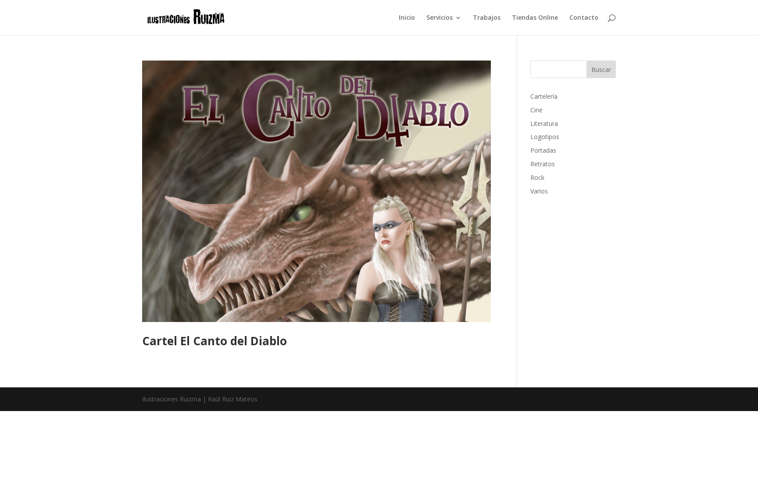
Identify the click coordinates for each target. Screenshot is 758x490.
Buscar (601, 69)
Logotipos (544, 136)
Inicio (407, 17)
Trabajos (487, 17)
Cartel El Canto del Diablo (214, 341)
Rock (537, 177)
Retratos (542, 164)
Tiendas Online (535, 17)
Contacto (583, 17)
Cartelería (544, 96)
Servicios (439, 17)
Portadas (543, 150)
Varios (539, 191)
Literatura (544, 123)
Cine (536, 110)
